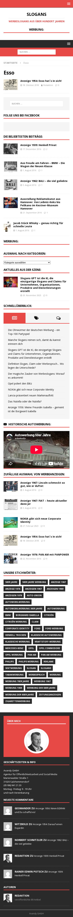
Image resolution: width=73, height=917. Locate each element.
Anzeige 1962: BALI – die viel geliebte (44, 181)
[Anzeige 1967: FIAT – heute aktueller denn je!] (11, 504)
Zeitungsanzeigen (50, 694)
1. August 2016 (29, 170)
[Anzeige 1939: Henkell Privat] (11, 148)
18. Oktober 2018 (31, 85)
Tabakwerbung (14, 674)
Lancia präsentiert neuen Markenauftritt (31, 395)
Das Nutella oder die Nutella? (24, 401)
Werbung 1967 (42, 681)
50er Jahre (11, 582)
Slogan (31, 668)
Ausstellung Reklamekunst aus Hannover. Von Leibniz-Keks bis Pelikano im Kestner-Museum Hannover (40, 203)
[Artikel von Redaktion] (8, 900)
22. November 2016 (32, 558)
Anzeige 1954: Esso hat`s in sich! (40, 81)
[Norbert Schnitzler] (8, 844)
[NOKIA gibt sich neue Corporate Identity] (11, 522)
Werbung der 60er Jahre (19, 694)
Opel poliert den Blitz (20, 383)
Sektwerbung (13, 668)
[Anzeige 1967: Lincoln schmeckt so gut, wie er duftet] (11, 486)
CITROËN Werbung (16, 621)
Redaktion (48, 85)
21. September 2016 (32, 212)
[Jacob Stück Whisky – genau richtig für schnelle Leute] (7, 227)
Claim (35, 621)
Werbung (55, 674)
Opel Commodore (49, 648)
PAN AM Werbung (51, 654)
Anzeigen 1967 (33, 588)
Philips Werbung (29, 661)
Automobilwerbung (17, 602)
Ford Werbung (54, 628)
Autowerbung (56, 608)
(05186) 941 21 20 (12, 785)
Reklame (49, 661)
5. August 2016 (29, 185)
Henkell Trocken (15, 635)
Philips (9, 661)
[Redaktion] (8, 860)
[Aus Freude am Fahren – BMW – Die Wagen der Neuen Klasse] (11, 166)
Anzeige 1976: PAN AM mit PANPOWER (44, 554)
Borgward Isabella (27, 615)
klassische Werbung (17, 641)
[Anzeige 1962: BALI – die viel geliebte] (11, 184)
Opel (31, 648)
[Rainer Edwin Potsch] (8, 876)
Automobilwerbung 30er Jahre (23, 608)
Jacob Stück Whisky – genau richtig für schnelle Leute (38, 224)
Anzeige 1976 (12, 588)
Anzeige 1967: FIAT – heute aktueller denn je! (43, 502)
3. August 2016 (29, 490)
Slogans (46, 668)
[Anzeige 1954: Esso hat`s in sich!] (11, 540)
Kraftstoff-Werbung (48, 641)
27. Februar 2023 (30, 526)
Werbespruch (37, 674)
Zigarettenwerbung (17, 701)
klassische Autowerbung (46, 635)
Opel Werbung (14, 654)
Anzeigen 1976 (13, 595)
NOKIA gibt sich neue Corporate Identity (31, 389)
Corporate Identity (17, 628)
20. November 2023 (32, 295)
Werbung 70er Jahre (17, 681)
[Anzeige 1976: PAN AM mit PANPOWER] (11, 558)
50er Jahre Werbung (34, 582)
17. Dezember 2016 (32, 149)
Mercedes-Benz (14, 648)
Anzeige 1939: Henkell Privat (38, 145)
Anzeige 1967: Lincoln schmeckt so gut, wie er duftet (42, 484)
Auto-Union (34, 595)
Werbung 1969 (13, 687)
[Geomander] (8, 813)
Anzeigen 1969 (55, 588)
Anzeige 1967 (58, 582)
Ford (37, 628)
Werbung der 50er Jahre (41, 687)
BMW (8, 615)
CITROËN (49, 615)
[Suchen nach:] (37, 51)
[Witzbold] (8, 828)
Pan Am (32, 654)
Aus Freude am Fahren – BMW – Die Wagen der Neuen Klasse (42, 164)
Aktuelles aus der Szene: (22, 270)
